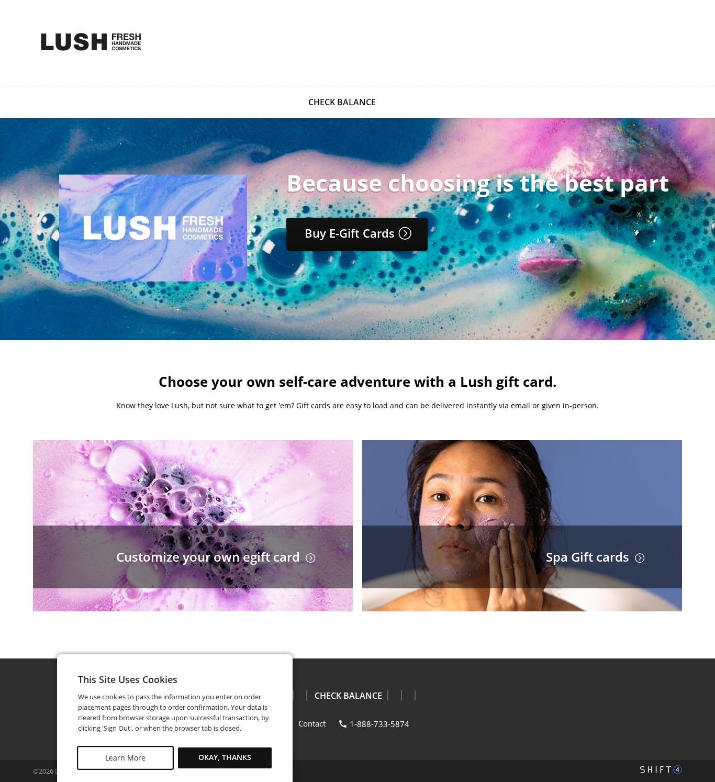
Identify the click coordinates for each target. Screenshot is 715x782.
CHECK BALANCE (342, 102)
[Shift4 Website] (661, 769)
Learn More (125, 758)
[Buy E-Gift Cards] (153, 279)
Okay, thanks (224, 758)
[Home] (90, 41)
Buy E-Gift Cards (351, 233)
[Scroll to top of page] (695, 632)
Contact (312, 723)
